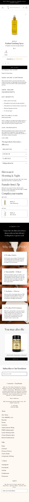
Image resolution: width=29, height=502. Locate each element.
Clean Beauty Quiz (8, 435)
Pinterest (5, 476)
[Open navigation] (2, 7)
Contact (4, 448)
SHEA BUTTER (7, 149)
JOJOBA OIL (6, 154)
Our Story (5, 415)
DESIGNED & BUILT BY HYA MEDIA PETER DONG (12, 495)
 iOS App (14, 405)
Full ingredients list (8, 163)
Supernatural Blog (8, 427)
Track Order (6, 453)
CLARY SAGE (7, 158)
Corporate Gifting (8, 456)
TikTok (4, 470)
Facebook (5, 467)
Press (4, 422)
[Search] (23, 7)
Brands (4, 420)
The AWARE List (7, 417)
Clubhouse (5, 473)
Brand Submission (8, 437)
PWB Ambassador (8, 430)
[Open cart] (26, 7)
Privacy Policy (7, 451)
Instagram (5, 464)
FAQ (3, 446)
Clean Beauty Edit (8, 432)
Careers (4, 425)
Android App (14, 407)
